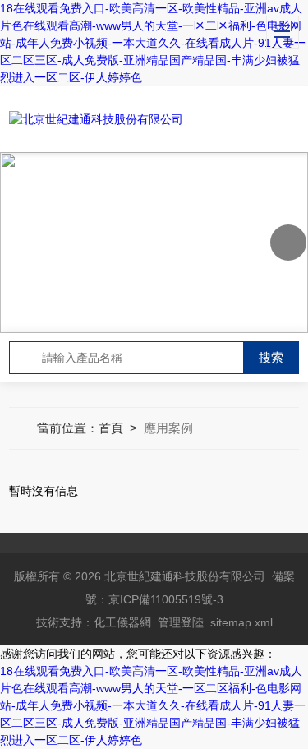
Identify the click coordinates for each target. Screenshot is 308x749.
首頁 (111, 428)
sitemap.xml (241, 622)
